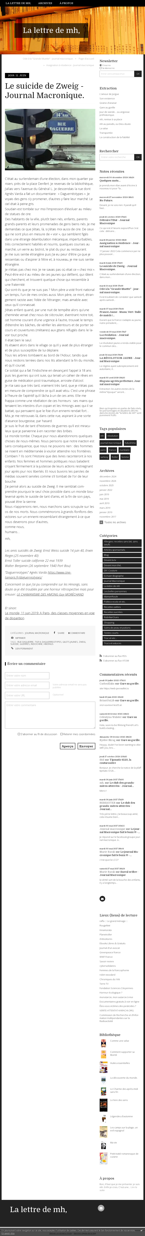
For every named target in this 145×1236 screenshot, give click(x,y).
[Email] (102, 899)
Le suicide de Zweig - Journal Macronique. (44, 91)
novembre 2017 (108, 516)
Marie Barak (107, 851)
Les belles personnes (115, 591)
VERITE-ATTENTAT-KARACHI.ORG (117, 1010)
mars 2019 (105, 507)
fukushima (130, 442)
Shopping (109, 622)
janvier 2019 (106, 512)
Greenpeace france (110, 952)
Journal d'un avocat (110, 948)
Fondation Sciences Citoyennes (116, 988)
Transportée (106, 132)
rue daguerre (26, 641)
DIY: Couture (110, 570)
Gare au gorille (107, 107)
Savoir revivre (107, 961)
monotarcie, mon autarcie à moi (116, 997)
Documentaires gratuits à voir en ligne (119, 1001)
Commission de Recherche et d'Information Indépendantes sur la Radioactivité (119, 1018)
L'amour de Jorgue (109, 94)
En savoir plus (8, 1233)
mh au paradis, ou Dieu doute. (115, 124)
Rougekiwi (105, 925)
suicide (14, 644)
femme (125, 457)
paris (103, 449)
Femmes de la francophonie (114, 970)
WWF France (106, 956)
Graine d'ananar (108, 102)
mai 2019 (104, 498)
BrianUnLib (107, 700)
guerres (25, 644)
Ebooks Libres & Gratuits (112, 943)
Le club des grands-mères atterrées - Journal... (117, 806)
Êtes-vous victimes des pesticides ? (118, 1006)
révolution (112, 435)
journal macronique (110, 442)
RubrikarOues (111, 617)
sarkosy (104, 457)
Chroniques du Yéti (110, 979)
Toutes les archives (115, 522)
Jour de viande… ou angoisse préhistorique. (115, 113)
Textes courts (111, 632)
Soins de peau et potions (117, 627)
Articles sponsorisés (114, 549)
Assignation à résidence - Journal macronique (70, 65)
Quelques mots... (110, 180)
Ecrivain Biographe (114, 575)
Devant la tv (110, 560)
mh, (102, 782)
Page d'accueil (86, 58)
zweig (82, 641)
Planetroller (106, 934)
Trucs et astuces (112, 643)
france (112, 449)
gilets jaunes (70, 641)
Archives (45, 3)
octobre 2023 (107, 485)
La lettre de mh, (18, 3)
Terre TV (104, 983)
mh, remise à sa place (111, 119)
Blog (106, 554)
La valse (104, 128)
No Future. (106, 200)
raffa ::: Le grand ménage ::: (114, 921)
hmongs (48, 644)
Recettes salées (112, 607)
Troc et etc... (110, 638)
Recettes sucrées (113, 612)
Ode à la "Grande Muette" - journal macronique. (48, 58)
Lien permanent (24, 648)
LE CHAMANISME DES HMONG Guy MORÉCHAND (50, 594)
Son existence (107, 98)
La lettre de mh (112, 586)
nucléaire (125, 449)
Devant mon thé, (112, 565)
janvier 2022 (106, 489)
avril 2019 (104, 503)
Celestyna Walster (111, 717)
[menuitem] (20, 3)
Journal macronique (112, 829)
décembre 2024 (108, 476)
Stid (102, 759)
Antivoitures (106, 939)
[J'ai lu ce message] (141, 1230)
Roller (115, 457)
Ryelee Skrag (107, 740)
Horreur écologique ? (111, 992)
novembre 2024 (108, 480)
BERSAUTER (107, 802)
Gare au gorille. (129, 683)
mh (102, 435)
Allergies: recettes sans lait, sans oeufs (121, 543)
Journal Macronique (37, 633)
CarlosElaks (107, 683)
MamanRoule (111, 596)
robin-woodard (107, 974)
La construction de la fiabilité (115, 137)
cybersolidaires (108, 965)
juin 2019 (104, 494)
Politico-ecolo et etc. (115, 601)
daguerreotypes (52, 641)
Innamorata (106, 930)
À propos (66, 3)
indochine (37, 644)
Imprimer (20, 638)
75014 (38, 641)
